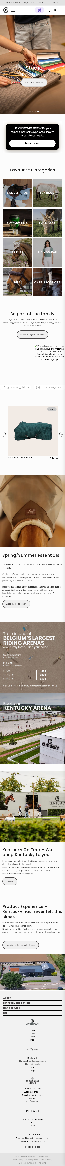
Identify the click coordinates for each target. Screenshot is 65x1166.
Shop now (34, 33)
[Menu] (13, 10)
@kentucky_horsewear (14, 322)
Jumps (32, 1098)
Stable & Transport (32, 1092)
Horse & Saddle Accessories (32, 1061)
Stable (33, 1033)
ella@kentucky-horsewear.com (35, 1138)
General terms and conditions (32, 1163)
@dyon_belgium (33, 322)
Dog (32, 1040)
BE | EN (57, 2)
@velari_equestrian (32, 325)
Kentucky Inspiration (32, 1003)
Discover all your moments (32, 334)
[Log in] (55, 10)
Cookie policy (46, 1159)
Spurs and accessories (32, 1119)
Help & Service (32, 1008)
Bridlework (33, 1058)
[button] (39, 10)
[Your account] (55, 10)
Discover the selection (16, 604)
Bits (32, 1122)
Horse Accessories (32, 1101)
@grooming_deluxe (51, 322)
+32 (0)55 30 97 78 (36, 1141)
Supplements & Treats (32, 1095)
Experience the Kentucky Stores (20, 945)
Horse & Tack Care (32, 1088)
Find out (10, 881)
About (32, 998)
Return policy (17, 1159)
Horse (32, 1030)
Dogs (32, 1070)
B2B (32, 1013)
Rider (32, 1036)
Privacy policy (31, 1159)
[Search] (48, 10)
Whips (32, 1125)
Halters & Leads (32, 1064)
